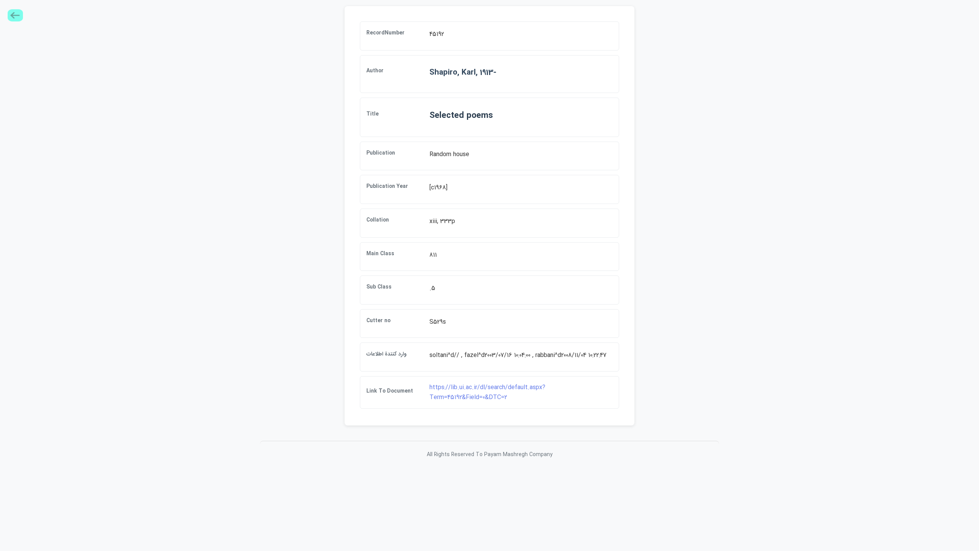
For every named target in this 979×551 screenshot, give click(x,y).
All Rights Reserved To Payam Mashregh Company (490, 454)
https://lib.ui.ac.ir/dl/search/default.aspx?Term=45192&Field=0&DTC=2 (487, 392)
